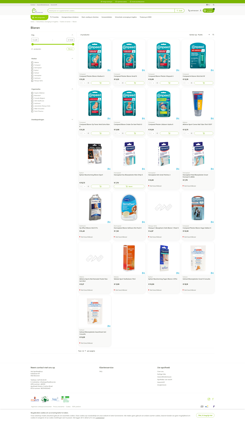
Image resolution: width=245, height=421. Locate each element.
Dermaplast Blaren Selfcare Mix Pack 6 (127, 228)
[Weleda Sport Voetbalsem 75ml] (129, 258)
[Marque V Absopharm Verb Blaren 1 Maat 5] (163, 207)
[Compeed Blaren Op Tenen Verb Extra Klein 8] (94, 103)
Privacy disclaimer (58, 406)
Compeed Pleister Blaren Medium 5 (91, 76)
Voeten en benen (65, 22)
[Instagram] (208, 399)
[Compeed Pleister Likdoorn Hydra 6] (163, 103)
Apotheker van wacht (164, 379)
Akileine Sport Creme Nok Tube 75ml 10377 (197, 124)
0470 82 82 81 (41, 380)
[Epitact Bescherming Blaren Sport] (94, 154)
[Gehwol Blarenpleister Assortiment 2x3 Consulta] (94, 311)
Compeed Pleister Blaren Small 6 (125, 76)
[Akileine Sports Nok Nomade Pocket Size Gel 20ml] (94, 258)
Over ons (160, 371)
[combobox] (111, 10)
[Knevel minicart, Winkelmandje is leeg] (205, 10)
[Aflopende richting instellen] (213, 34)
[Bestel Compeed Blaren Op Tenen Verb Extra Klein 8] (100, 133)
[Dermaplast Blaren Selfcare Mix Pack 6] (129, 207)
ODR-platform (76, 406)
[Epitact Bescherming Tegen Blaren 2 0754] (163, 258)
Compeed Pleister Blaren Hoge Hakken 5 (197, 228)
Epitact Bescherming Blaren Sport (91, 175)
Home (32, 22)
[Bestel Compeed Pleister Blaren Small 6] (135, 83)
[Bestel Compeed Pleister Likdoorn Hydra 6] (169, 133)
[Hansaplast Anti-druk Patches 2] (163, 154)
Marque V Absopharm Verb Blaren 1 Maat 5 (163, 228)
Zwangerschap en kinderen (70, 17)
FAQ (100, 371)
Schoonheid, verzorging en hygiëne (126, 17)
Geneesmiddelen (107, 17)
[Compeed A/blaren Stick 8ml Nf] (198, 55)
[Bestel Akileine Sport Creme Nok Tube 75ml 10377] (203, 133)
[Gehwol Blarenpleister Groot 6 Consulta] (198, 258)
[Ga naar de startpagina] (37, 10)
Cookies (68, 406)
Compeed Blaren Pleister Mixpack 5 (160, 76)
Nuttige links (161, 374)
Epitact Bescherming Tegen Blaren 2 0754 (162, 279)
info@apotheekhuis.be (48, 382)
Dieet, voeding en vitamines (90, 17)
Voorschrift (54, 5)
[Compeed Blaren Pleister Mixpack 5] (163, 55)
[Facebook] (213, 399)
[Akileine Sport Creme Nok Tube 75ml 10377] (198, 103)
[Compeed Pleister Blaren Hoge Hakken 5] (198, 207)
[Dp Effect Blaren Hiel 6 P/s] (94, 207)
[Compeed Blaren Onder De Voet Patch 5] (129, 103)
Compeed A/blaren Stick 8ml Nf (194, 76)
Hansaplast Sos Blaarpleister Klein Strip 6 (128, 175)
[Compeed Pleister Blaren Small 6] (129, 55)
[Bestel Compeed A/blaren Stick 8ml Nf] (203, 83)
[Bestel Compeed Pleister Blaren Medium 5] (100, 83)
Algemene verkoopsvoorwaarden (41, 406)
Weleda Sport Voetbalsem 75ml (125, 279)
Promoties (55, 17)
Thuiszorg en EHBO (145, 17)
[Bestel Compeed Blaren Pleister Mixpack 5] (169, 83)
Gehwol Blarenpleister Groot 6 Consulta (196, 279)
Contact (33, 5)
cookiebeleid (100, 418)
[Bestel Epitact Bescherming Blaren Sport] (100, 186)
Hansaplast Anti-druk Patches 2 (159, 175)
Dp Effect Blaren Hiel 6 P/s (88, 228)
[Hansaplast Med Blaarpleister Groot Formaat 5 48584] (198, 154)
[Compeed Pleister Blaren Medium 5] (94, 55)
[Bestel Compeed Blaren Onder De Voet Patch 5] (135, 133)
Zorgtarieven (161, 385)
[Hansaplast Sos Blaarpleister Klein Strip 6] (129, 154)
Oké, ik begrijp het (205, 415)
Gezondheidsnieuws (43, 5)
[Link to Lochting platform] (214, 406)
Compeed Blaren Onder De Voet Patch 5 (128, 124)
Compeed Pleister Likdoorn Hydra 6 (160, 124)
